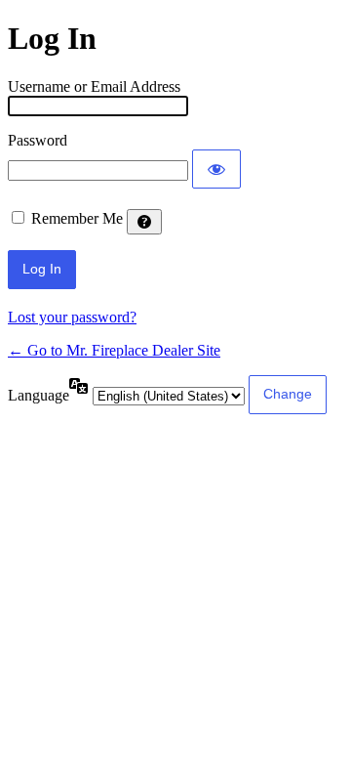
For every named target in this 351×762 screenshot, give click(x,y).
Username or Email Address (94, 86)
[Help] (144, 221)
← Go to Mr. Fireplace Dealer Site (114, 350)
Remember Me (77, 218)
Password (37, 140)
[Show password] (216, 169)
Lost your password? (72, 317)
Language (38, 395)
